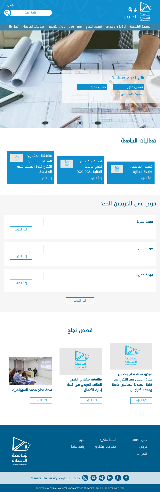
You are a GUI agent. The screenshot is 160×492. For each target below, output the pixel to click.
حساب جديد (98, 87)
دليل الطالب (139, 440)
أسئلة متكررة (108, 440)
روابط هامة (78, 446)
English (9, 5)
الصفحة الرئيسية (140, 26)
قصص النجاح (94, 26)
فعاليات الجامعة (33, 26)
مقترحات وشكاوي (104, 446)
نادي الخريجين (56, 26)
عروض (143, 446)
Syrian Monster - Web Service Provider (72, 488)
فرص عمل (75, 26)
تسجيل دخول (134, 87)
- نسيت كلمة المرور (131, 94)
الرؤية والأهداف (116, 26)
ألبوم (82, 440)
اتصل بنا (14, 26)
